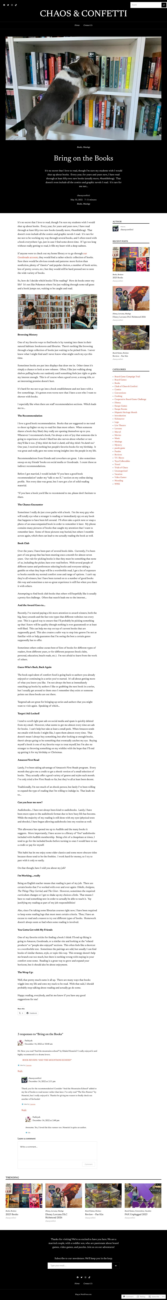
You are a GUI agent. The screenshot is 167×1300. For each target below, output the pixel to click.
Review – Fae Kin (120, 356)
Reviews (120, 275)
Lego (117, 422)
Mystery (118, 445)
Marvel (118, 432)
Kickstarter (119, 419)
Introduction (120, 416)
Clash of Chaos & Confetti (126, 386)
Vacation (118, 474)
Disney (115, 314)
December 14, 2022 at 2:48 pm (46, 1120)
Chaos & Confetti (83, 14)
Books (79, 147)
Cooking (118, 396)
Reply (20, 1071)
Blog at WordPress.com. (83, 1294)
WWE (117, 484)
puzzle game (120, 448)
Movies (118, 435)
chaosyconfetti (83, 196)
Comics (118, 390)
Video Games (120, 477)
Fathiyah (28, 1041)
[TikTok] (16, 5)
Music (117, 438)
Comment (88, 1164)
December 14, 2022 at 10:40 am (39, 1044)
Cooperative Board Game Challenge (130, 399)
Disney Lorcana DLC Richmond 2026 (129, 317)
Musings (86, 147)
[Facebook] (4, 5)
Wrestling (119, 481)
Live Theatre (120, 426)
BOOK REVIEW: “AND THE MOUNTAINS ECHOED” (47, 1060)
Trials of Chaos (121, 468)
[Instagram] (12, 5)
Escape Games (121, 406)
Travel (117, 465)
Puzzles (118, 451)
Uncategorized (121, 471)
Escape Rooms (121, 409)
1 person (28, 1065)
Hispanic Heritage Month (126, 412)
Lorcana (121, 314)
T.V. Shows (119, 458)
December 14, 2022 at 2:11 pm (42, 1081)
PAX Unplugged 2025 (136, 1214)
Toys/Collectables (122, 461)
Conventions (120, 393)
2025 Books (118, 278)
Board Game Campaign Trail (127, 377)
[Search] (163, 5)
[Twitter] (8, 5)
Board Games (117, 353)
